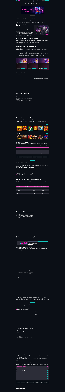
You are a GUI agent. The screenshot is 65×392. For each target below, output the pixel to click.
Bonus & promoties (22, 1)
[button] (19, 128)
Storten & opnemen (30, 1)
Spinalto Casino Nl (18, 386)
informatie (18, 68)
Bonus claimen (22, 68)
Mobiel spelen (35, 1)
